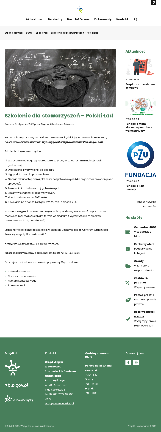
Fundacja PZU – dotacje (135, 187)
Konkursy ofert (144, 244)
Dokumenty (103, 19)
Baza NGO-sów (78, 19)
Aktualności (34, 19)
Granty (139, 261)
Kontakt (122, 19)
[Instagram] (136, 362)
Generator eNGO (145, 227)
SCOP (29, 32)
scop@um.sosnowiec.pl (59, 403)
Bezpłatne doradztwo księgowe (140, 86)
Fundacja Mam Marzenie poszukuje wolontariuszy (138, 127)
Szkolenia (41, 32)
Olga (44, 124)
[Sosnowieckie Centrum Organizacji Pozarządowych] (80, 9)
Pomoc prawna (144, 295)
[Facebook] (128, 362)
